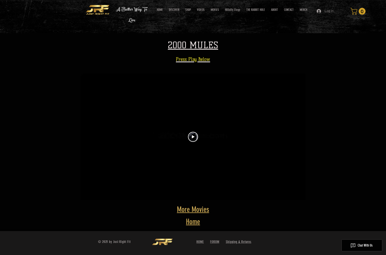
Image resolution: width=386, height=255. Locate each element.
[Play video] (193, 137)
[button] (358, 11)
